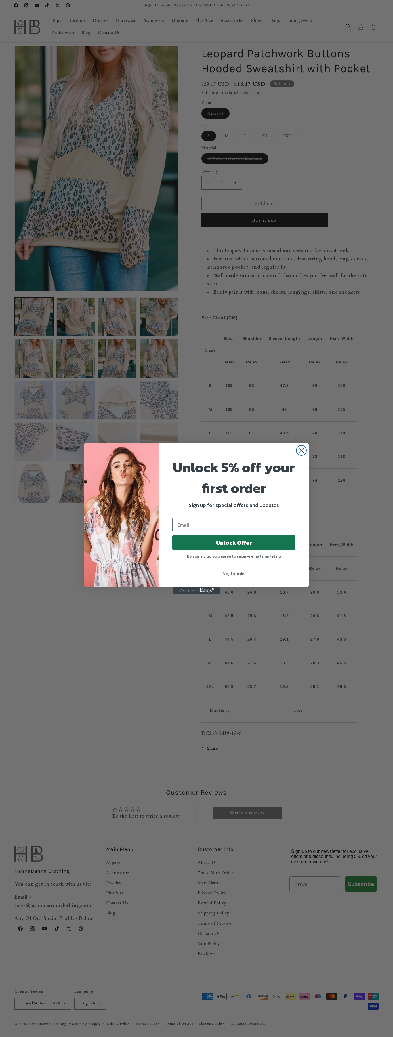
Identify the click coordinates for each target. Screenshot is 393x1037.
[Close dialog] (301, 450)
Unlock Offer (234, 542)
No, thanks (233, 573)
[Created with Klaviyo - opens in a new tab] (196, 590)
